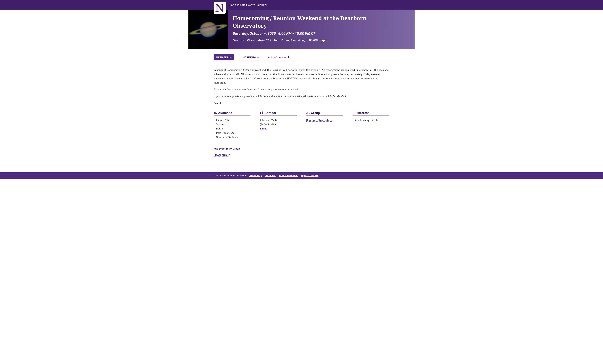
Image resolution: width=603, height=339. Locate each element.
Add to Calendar (276, 57)
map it (323, 40)
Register (222, 57)
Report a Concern (309, 176)
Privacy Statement (288, 176)
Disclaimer (270, 176)
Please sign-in (222, 155)
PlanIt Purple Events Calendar (248, 5)
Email (263, 128)
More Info (249, 57)
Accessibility (255, 176)
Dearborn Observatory (319, 120)
